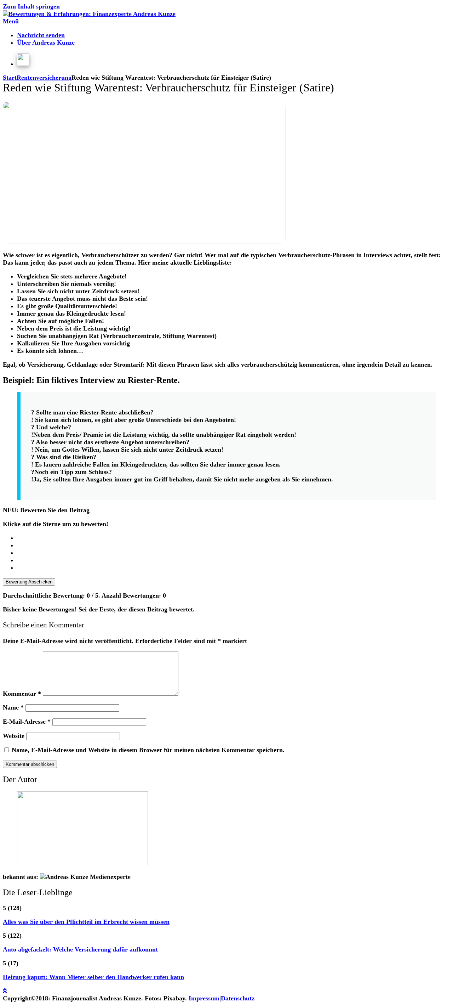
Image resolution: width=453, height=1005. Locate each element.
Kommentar (22, 693)
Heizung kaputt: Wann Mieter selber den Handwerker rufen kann (93, 977)
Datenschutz (237, 998)
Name (13, 707)
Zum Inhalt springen (31, 6)
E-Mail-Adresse (27, 721)
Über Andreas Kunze (46, 42)
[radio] (233, 538)
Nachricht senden (41, 35)
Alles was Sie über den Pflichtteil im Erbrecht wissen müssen (86, 921)
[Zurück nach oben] (5, 990)
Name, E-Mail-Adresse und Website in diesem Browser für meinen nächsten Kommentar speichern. (148, 749)
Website (13, 735)
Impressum (204, 998)
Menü (11, 21)
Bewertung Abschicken (29, 582)
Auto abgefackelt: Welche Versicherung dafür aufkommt (80, 949)
